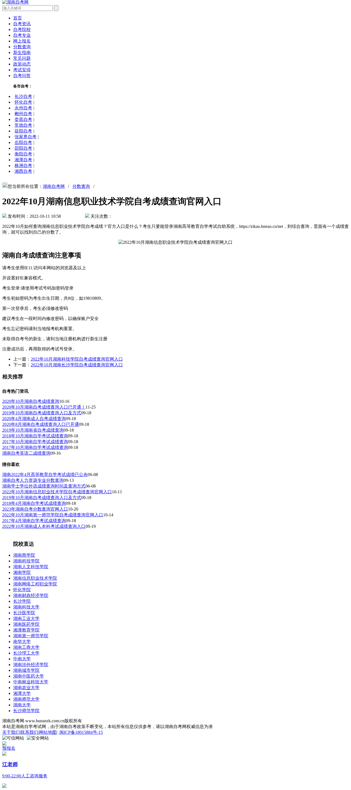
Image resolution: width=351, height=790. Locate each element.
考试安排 (22, 69)
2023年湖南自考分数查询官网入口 (35, 509)
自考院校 (22, 29)
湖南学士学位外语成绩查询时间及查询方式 (44, 486)
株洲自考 (23, 165)
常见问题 (22, 58)
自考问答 (22, 75)
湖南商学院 (24, 555)
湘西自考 (23, 171)
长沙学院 (22, 601)
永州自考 (23, 108)
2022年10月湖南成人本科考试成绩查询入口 (44, 526)
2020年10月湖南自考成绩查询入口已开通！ (44, 407)
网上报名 (22, 41)
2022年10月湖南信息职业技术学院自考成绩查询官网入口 (57, 491)
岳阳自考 (23, 142)
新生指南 (22, 52)
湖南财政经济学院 (30, 595)
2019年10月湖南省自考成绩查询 (33, 430)
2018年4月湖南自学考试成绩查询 (34, 503)
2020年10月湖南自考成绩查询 (30, 401)
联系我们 (29, 732)
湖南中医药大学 (28, 676)
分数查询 (22, 46)
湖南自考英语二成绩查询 (26, 453)
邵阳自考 (23, 148)
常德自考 (23, 125)
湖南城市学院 (26, 670)
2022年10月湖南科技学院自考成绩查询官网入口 (77, 359)
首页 (17, 18)
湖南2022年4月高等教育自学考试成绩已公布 (45, 474)
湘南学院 (22, 572)
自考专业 (22, 35)
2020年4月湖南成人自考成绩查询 (34, 418)
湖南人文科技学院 (30, 566)
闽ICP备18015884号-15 (80, 732)
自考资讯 (22, 23)
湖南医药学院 (26, 624)
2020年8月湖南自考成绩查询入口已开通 (40, 424)
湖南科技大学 (26, 607)
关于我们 (11, 732)
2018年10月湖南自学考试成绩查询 (35, 436)
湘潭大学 (22, 693)
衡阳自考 (23, 154)
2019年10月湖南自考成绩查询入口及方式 (41, 412)
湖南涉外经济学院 (30, 664)
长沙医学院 (24, 612)
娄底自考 (23, 119)
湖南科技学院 (26, 561)
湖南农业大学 (26, 687)
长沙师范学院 (26, 710)
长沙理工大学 (26, 653)
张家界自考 (25, 136)
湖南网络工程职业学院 (35, 584)
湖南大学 (22, 705)
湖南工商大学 (26, 647)
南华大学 (22, 641)
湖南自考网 (54, 186)
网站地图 (47, 732)
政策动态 (22, 64)
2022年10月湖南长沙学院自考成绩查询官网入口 (77, 365)
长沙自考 (23, 96)
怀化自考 (23, 102)
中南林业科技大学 (30, 681)
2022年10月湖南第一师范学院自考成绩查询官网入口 (52, 514)
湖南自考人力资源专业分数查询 (33, 480)
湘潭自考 (23, 159)
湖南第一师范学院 (30, 635)
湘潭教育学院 (26, 630)
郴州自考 (23, 113)
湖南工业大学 (26, 618)
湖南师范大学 (26, 699)
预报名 (8, 748)
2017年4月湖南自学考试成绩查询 (34, 520)
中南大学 (22, 658)
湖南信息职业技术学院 (35, 578)
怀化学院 (22, 589)
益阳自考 (23, 131)
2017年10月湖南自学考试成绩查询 (35, 441)
